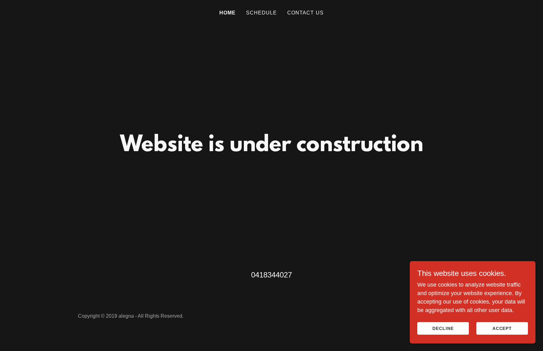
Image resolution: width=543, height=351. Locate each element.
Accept (502, 328)
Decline (443, 328)
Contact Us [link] (305, 12)
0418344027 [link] (271, 275)
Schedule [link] (261, 12)
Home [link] (227, 12)
